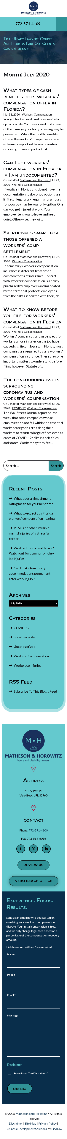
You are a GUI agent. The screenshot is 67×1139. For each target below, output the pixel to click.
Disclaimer (14, 1065)
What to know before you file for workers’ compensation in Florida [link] (32, 315)
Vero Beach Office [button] (33, 881)
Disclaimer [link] (16, 1123)
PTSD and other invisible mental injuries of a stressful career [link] (29, 533)
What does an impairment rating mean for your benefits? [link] (31, 501)
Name (11, 954)
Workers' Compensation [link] (37, 114)
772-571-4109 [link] (27, 23)
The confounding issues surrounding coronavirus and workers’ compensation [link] (31, 388)
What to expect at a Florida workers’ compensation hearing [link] (32, 516)
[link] (33, 8)
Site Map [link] (30, 1123)
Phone (11, 974)
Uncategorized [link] (24, 646)
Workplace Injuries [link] (27, 665)
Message (12, 1015)
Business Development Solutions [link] (26, 1128)
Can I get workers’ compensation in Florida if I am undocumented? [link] (32, 168)
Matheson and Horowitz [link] (35, 180)
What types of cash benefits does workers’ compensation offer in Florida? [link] (31, 99)
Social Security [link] (24, 637)
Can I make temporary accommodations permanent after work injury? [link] (29, 573)
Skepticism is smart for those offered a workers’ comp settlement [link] (30, 241)
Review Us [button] (33, 865)
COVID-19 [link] (19, 408)
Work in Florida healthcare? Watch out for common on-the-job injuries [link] (31, 553)
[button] (61, 24)
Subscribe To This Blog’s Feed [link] (35, 691)
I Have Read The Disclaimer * (30, 1073)
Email (11, 995)
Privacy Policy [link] (47, 1123)
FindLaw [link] (56, 1128)
